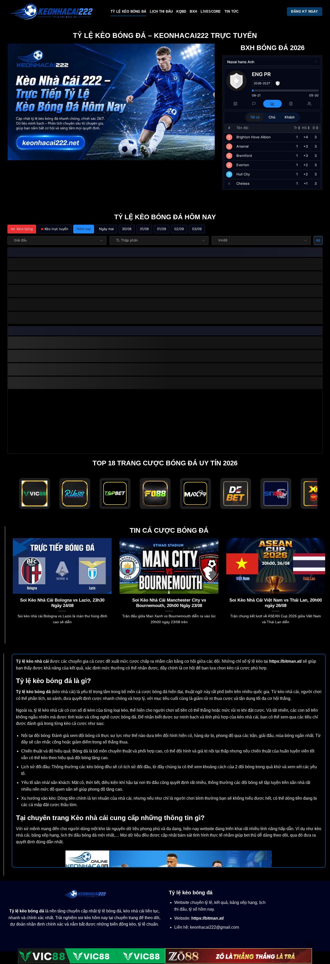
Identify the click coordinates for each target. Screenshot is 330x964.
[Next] (326, 588)
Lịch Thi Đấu (161, 11)
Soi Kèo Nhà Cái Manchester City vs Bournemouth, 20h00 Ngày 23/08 (169, 603)
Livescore (211, 11)
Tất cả (254, 117)
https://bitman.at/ (285, 661)
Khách (290, 117)
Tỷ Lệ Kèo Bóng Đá (128, 11)
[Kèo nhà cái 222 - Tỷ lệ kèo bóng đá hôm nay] (55, 11)
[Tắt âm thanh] (318, 240)
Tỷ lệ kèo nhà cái (32, 661)
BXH (193, 11)
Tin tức (232, 11)
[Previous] (12, 588)
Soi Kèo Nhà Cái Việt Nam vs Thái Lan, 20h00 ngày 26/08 (275, 603)
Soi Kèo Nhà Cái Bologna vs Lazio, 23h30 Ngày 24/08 (62, 603)
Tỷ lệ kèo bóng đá (33, 692)
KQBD (181, 11)
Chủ (272, 117)
